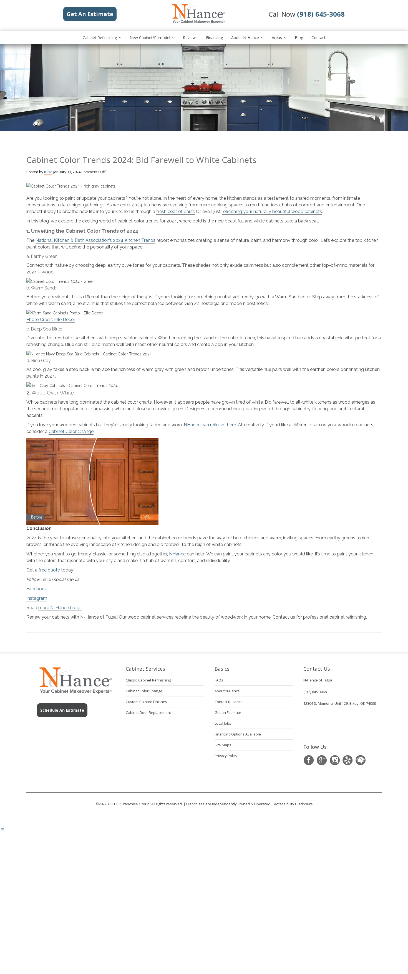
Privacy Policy (226, 755)
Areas (277, 37)
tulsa (48, 171)
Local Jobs (223, 723)
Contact (318, 37)
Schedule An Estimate (62, 710)
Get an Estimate (228, 712)
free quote (49, 570)
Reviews (190, 37)
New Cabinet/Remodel (150, 37)
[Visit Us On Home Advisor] (361, 760)
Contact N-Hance (229, 701)
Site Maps (223, 744)
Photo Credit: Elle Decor (50, 319)
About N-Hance (245, 37)
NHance (177, 554)
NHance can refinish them (210, 424)
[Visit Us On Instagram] (334, 760)
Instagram (36, 598)
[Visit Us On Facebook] (308, 760)
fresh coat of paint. (175, 211)
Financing (214, 37)
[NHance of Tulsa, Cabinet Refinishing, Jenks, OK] (317, 724)
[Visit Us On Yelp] (347, 760)
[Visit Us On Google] (321, 760)
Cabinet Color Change (71, 431)
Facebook (36, 588)
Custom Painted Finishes (146, 701)
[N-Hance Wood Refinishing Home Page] (198, 22)
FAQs (219, 680)
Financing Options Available (238, 734)
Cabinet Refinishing (100, 37)
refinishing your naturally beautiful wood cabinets (272, 211)
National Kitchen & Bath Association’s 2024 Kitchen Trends (95, 240)
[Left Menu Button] (3, 829)
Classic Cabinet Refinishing (148, 680)
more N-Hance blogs (60, 607)
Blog (299, 37)
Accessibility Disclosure (293, 803)
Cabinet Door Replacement (148, 712)
